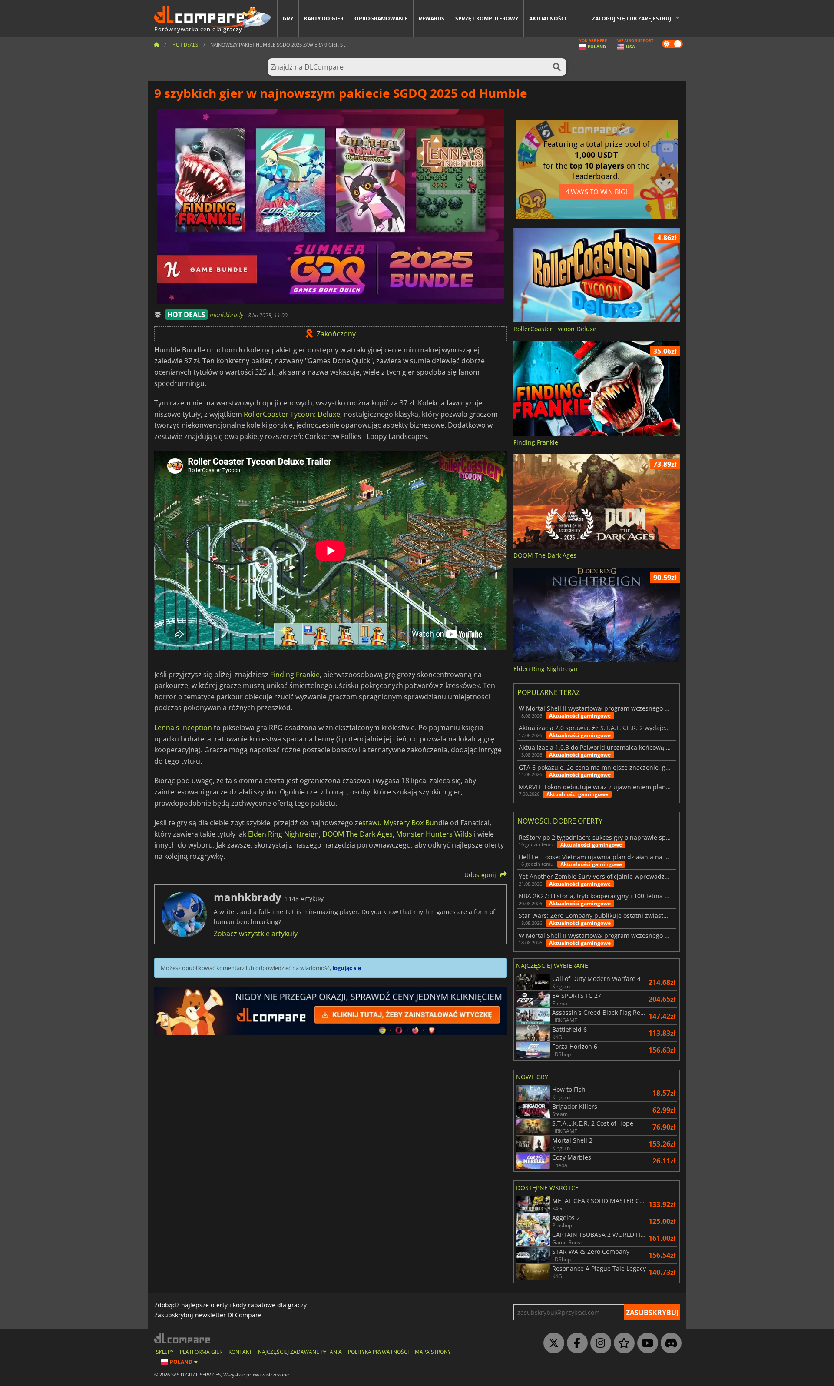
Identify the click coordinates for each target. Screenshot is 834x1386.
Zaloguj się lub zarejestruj (631, 18)
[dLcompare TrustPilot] (622, 1343)
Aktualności (547, 18)
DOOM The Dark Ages (357, 834)
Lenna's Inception (183, 727)
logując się (346, 968)
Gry (288, 18)
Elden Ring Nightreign (283, 834)
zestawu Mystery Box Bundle (401, 823)
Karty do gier (324, 18)
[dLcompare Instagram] (598, 1343)
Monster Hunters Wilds (434, 834)
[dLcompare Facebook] (575, 1343)
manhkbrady (227, 315)
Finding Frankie (295, 674)
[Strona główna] (156, 44)
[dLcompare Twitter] (552, 1343)
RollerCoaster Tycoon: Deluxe (292, 414)
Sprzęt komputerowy (486, 18)
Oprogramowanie (381, 18)
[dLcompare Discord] (669, 1343)
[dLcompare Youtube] (645, 1343)
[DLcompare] (182, 1338)
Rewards (431, 18)
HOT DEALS (186, 314)
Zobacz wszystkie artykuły (256, 933)
